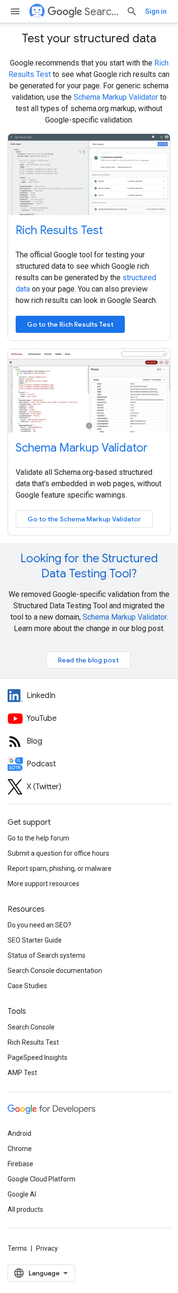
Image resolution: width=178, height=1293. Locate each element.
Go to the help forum (38, 838)
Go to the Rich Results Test (70, 324)
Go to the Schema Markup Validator (84, 519)
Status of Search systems (46, 955)
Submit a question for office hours (58, 853)
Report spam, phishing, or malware (60, 868)
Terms (17, 1248)
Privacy (47, 1248)
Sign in (156, 11)
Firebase (20, 1164)
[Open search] (132, 11)
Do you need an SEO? (39, 925)
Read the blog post (88, 660)
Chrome (20, 1148)
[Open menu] (15, 11)
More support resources (43, 883)
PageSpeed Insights (37, 1057)
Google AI (22, 1194)
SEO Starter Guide (35, 940)
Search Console (31, 1027)
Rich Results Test (59, 230)
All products (25, 1209)
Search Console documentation (55, 970)
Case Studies (27, 986)
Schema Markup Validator (116, 97)
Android (19, 1133)
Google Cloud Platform (41, 1179)
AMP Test (22, 1072)
